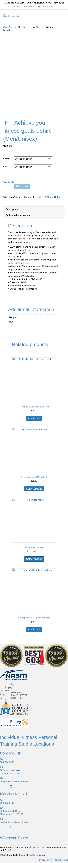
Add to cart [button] (34, 418)
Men (41, 197)
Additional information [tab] (18, 215)
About (15, 6)
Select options (34, 488)
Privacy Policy (45, 860)
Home (6, 27)
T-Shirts (49, 197)
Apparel (13, 27)
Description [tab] (12, 209)
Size (5, 166)
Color (6, 158)
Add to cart (22, 186)
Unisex (58, 197)
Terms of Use (61, 860)
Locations (29, 6)
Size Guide (8, 182)
